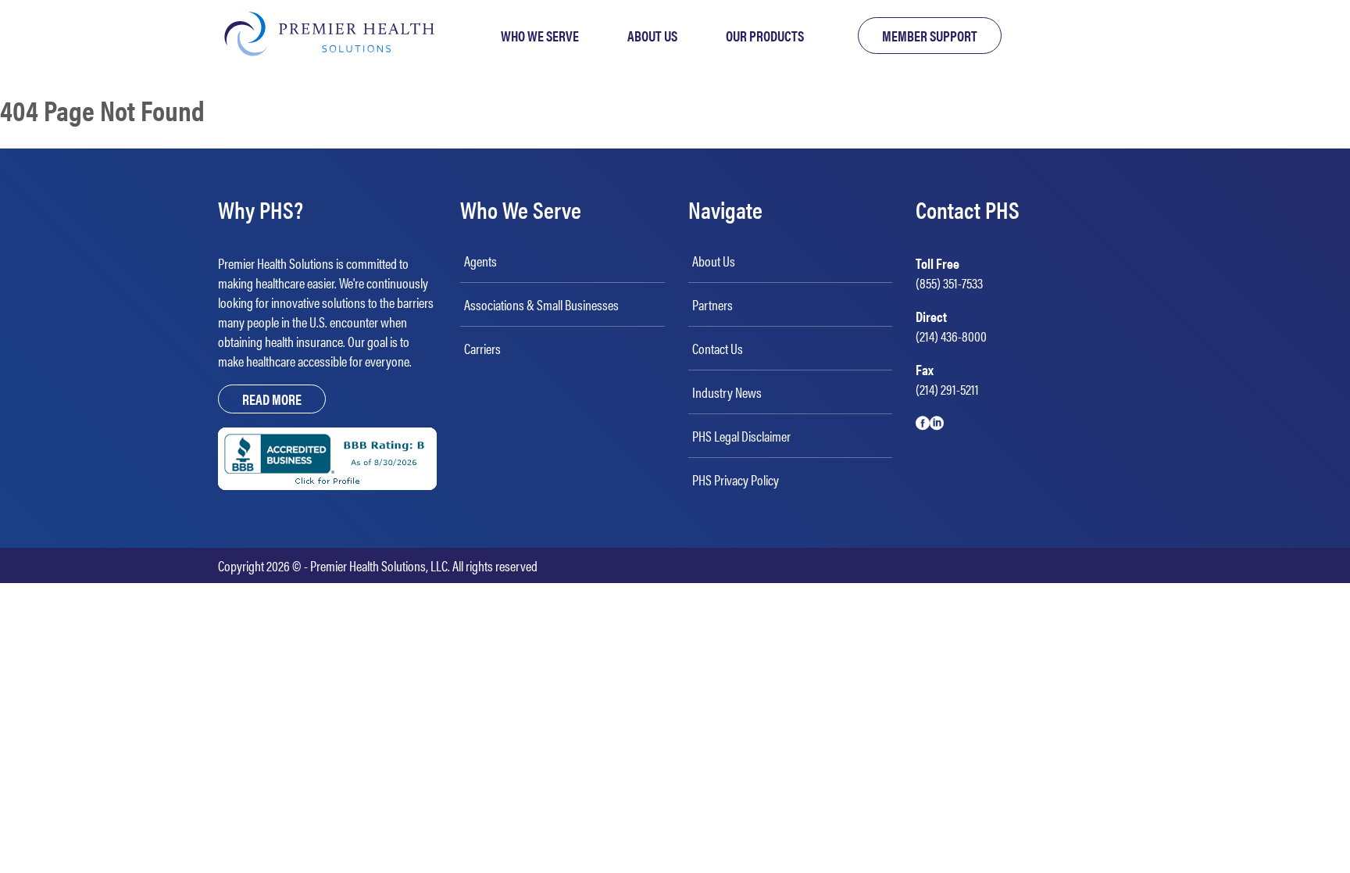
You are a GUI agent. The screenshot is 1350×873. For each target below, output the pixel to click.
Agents (480, 260)
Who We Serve (540, 35)
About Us (652, 35)
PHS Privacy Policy (735, 479)
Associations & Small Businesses (541, 304)
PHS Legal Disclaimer (741, 435)
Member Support (929, 35)
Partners (712, 304)
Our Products (765, 35)
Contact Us (717, 348)
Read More (272, 399)
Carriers (482, 348)
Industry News (727, 392)
